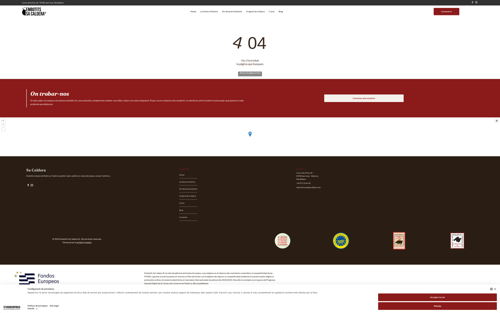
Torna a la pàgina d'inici (250, 73)
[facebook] (472, 3)
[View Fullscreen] (3, 129)
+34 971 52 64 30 (303, 183)
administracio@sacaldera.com (308, 187)
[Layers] (496, 120)
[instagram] (476, 3)
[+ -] (250, 136)
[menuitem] (193, 11)
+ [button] (3, 120)
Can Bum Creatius (83, 242)
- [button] (3, 124)
